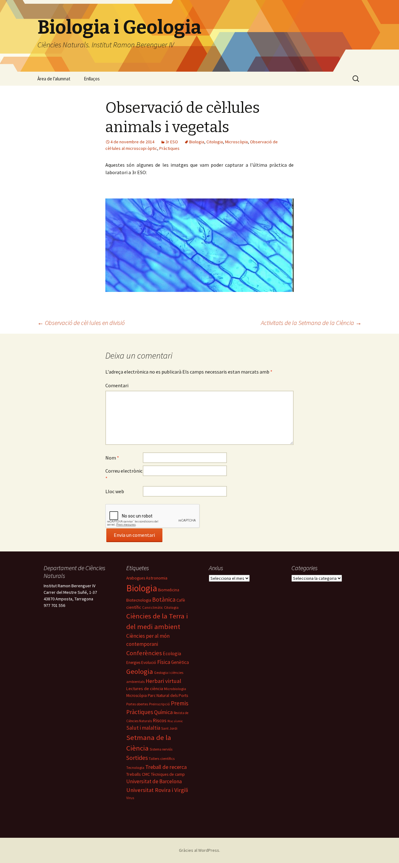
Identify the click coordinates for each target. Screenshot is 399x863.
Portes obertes (137, 704)
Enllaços (92, 79)
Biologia (196, 142)
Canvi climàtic (152, 607)
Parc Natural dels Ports (168, 695)
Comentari (116, 385)
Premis (179, 703)
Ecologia (172, 653)
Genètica (180, 662)
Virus (130, 798)
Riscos (159, 720)
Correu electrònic (123, 474)
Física (163, 661)
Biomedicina (168, 590)
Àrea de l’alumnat (53, 79)
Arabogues (135, 578)
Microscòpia (236, 142)
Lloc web (114, 491)
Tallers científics (162, 758)
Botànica (163, 599)
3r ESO (172, 142)
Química (163, 712)
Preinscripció (159, 704)
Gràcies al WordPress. (199, 850)
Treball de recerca (166, 766)
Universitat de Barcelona (154, 781)
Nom (112, 458)
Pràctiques (169, 148)
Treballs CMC (138, 774)
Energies (133, 662)
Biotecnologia (138, 600)
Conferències (144, 653)
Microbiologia (175, 688)
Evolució (148, 662)
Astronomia (156, 578)
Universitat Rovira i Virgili (157, 790)
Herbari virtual (163, 680)
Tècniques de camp (168, 774)
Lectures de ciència (144, 688)
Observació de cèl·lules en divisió (81, 323)
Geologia (139, 671)
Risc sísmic (175, 721)
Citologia (214, 142)
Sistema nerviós (161, 749)
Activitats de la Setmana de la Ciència (311, 323)
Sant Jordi (169, 728)
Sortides (137, 757)
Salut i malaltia (143, 727)
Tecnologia (135, 767)
